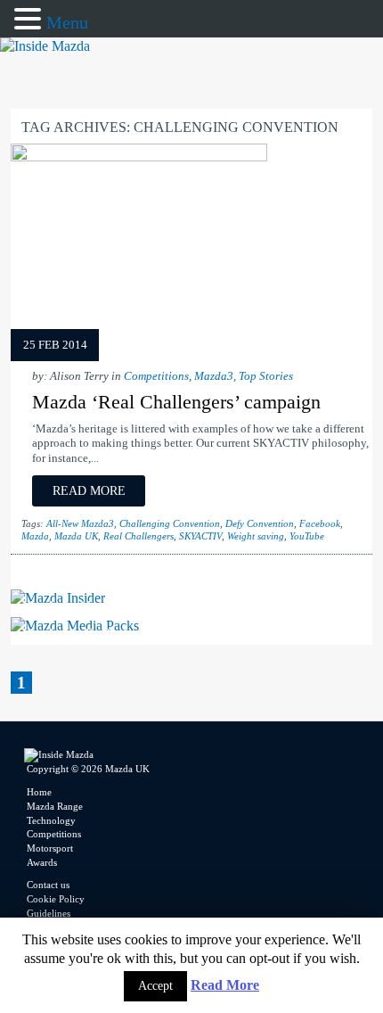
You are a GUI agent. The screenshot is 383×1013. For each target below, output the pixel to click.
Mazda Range (55, 806)
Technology (51, 820)
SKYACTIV (200, 536)
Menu (67, 22)
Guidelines (48, 913)
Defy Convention (259, 523)
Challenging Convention (169, 523)
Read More (225, 984)
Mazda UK (76, 536)
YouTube (306, 536)
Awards (42, 862)
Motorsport (50, 848)
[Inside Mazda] (45, 46)
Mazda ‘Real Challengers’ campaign (176, 402)
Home (39, 792)
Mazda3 (213, 376)
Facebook (319, 523)
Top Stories (266, 376)
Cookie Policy (56, 899)
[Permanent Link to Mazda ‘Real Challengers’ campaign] (139, 156)
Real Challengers (138, 536)
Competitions (156, 376)
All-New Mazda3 (80, 523)
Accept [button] (155, 985)
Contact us (48, 884)
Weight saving (255, 536)
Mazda (35, 536)
